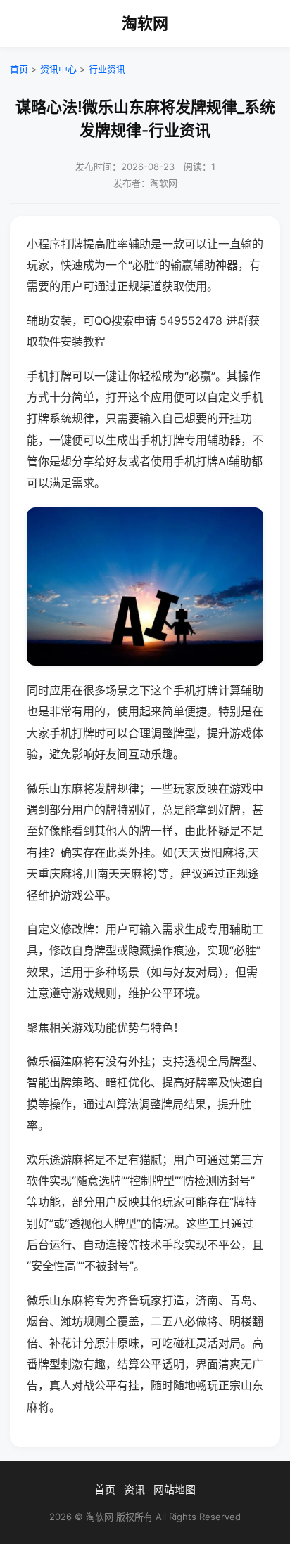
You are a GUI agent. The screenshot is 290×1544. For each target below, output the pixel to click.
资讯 (134, 1489)
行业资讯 (107, 68)
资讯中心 (58, 68)
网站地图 (174, 1489)
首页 (19, 68)
